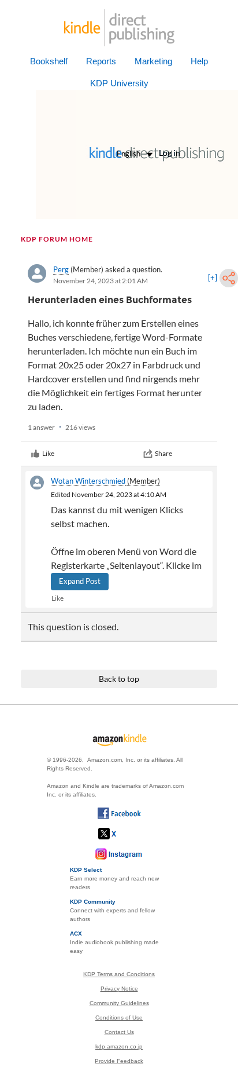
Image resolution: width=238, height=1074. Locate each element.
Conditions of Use (119, 1017)
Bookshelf (49, 61)
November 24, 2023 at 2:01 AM (100, 280)
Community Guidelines (119, 1003)
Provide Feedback (119, 1061)
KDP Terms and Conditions (119, 974)
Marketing (153, 61)
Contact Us (119, 1032)
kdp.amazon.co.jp (119, 1046)
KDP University (119, 83)
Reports (101, 61)
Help (199, 61)
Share (163, 453)
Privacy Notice (119, 988)
